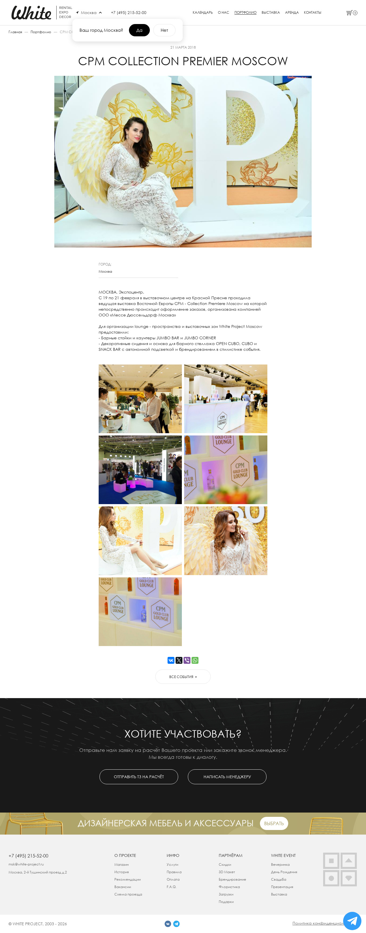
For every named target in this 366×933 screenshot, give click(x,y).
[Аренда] (331, 861)
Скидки (225, 864)
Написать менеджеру (227, 776)
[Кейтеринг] (331, 878)
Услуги (172, 864)
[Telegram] (176, 923)
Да (139, 30)
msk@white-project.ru (26, 864)
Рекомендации (127, 879)
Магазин (121, 864)
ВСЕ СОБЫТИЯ (181, 677)
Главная (15, 32)
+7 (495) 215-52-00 (128, 12)
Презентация (282, 887)
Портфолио (245, 12)
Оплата (173, 879)
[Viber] (187, 660)
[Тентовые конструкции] (349, 861)
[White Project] (349, 878)
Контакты (312, 12)
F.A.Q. (171, 887)
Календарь (203, 12)
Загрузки (226, 894)
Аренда (292, 12)
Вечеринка (280, 864)
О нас (223, 12)
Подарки (226, 902)
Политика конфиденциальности (325, 923)
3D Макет (227, 872)
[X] (179, 660)
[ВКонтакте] (171, 660)
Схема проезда (128, 894)
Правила (174, 872)
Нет (164, 30)
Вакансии (122, 887)
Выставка (271, 12)
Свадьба (278, 879)
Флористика (229, 887)
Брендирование (232, 879)
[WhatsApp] (195, 660)
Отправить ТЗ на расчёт (139, 776)
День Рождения (284, 872)
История (121, 872)
